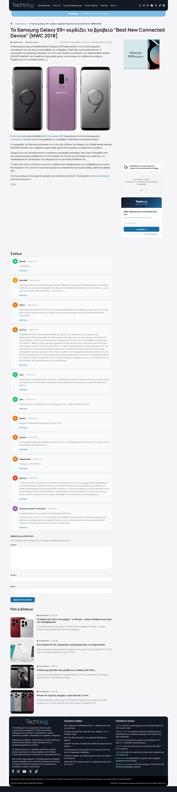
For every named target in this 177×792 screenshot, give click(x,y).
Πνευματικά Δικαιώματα (94, 779)
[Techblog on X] (156, 5)
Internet (104, 5)
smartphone (16, 139)
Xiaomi (106, 14)
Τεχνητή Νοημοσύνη (72, 5)
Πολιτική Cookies (51, 779)
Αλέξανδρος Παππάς (103, 42)
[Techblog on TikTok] (160, 5)
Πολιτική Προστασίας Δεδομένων (32, 779)
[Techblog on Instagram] (148, 5)
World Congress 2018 (52, 136)
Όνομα (13, 575)
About (26, 783)
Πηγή (13, 184)
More (113, 5)
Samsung (96, 14)
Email (13, 587)
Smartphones (44, 5)
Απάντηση (23, 271)
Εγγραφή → (141, 229)
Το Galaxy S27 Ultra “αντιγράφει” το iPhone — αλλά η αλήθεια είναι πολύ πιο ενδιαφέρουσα (74, 620)
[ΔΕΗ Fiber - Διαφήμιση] (141, 54)
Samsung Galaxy (32, 42)
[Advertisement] (61, 218)
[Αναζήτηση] (140, 5)
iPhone (86, 14)
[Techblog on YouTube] (152, 5)
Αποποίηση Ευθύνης (111, 779)
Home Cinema (91, 5)
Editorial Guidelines (125, 779)
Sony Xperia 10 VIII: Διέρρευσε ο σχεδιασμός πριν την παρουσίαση (71, 644)
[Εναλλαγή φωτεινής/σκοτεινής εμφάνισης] (164, 5)
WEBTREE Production (36, 783)
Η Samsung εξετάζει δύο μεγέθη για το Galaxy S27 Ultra (66, 670)
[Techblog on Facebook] (144, 5)
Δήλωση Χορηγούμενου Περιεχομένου (71, 779)
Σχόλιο (13, 545)
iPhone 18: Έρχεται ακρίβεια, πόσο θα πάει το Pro (62, 695)
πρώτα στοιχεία (101, 176)
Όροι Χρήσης (15, 779)
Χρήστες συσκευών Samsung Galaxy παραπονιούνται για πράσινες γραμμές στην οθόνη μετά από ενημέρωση (138, 734)
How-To (56, 5)
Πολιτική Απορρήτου (151, 234)
